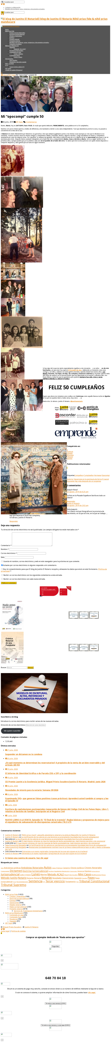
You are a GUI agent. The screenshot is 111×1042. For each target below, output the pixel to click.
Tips (77, 882)
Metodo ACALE (55, 874)
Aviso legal (5, 931)
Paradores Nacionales (16, 50)
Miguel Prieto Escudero (71, 875)
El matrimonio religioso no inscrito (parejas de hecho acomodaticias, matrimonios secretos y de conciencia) (63, 841)
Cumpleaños (89, 475)
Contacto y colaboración (12, 7)
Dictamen (16, 870)
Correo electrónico (9, 553)
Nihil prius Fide (11, 894)
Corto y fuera (18, 57)
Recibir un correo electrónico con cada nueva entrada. (24, 579)
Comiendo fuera (15, 55)
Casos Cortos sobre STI (17, 67)
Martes (43, 874)
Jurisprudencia (96, 871)
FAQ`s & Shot (9, 63)
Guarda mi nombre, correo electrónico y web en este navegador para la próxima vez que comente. (41, 561)
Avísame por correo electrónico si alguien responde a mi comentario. (30, 565)
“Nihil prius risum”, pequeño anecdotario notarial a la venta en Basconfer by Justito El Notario (58, 835)
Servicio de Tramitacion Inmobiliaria (28, 911)
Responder (71, 501)
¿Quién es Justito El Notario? (14, 70)
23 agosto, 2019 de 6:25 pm (77, 492)
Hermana (97, 475)
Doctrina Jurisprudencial (17, 34)
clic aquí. (92, 993)
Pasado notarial (14, 39)
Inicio (7, 29)
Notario (22, 877)
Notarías (47, 877)
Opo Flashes (13, 60)
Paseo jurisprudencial (18, 907)
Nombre (5, 549)
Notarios (30, 878)
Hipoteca (87, 871)
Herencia (80, 871)
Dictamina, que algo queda (18, 62)
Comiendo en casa (15, 52)
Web (2, 557)
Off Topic (8, 68)
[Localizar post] (2, 2)
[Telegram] (4, 4)
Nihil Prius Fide (9, 31)
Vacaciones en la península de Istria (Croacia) (88, 479)
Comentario (6, 545)
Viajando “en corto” (20, 49)
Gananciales (73, 871)
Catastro (66, 868)
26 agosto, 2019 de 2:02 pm (77, 505)
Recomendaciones (22, 882)
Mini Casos (84, 874)
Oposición (78, 878)
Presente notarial (15, 41)
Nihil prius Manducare (12, 46)
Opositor (84, 878)
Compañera (78, 475)
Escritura (51, 871)
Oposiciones (9, 59)
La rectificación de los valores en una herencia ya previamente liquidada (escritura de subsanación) (60, 837)
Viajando (12, 47)
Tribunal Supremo (13, 885)
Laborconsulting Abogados (15, 845)
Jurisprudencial (10, 874)
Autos (47, 867)
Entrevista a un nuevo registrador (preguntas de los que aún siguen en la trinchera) (54, 851)
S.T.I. (6, 65)
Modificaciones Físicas (98, 875)
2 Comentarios (31, 122)
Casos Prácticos (57, 868)
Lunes (35, 874)
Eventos (12, 37)
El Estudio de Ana (75, 370)
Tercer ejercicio (55, 881)
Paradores (13, 919)
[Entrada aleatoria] (1, 73)
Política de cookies (18, 931)
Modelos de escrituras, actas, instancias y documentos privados (25, 9)
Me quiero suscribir (12, 731)
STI (44, 882)
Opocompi (106, 475)
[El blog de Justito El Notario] (10, 26)
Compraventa (5, 871)
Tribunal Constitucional (94, 881)
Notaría (37, 878)
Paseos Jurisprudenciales (17, 33)
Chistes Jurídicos (77, 868)
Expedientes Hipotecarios (62, 871)
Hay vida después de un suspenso (84, 481)
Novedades (57, 878)
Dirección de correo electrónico (13, 725)
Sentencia (35, 881)
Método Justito (9, 877)
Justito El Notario (73, 503)
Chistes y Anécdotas (16, 36)
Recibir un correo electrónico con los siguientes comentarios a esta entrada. (32, 575)
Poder (14, 882)
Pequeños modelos (16, 44)
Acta (2, 868)
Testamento (70, 882)
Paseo (91, 877)
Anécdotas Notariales (32, 867)
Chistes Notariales (93, 868)
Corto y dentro (18, 54)
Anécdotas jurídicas (12, 868)
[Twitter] (2, 4)
